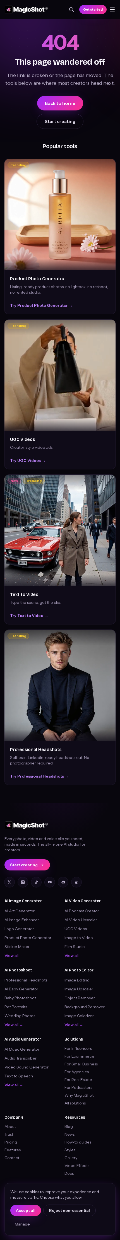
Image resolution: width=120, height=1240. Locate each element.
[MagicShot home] (26, 9)
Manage (22, 1224)
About (10, 1126)
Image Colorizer (79, 1015)
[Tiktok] (36, 882)
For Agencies (76, 1071)
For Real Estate (78, 1079)
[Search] (71, 9)
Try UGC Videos (28, 460)
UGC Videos (22, 439)
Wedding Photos (19, 1015)
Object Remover (79, 997)
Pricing (10, 1142)
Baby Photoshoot (20, 997)
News (69, 1134)
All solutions (75, 1103)
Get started (93, 9)
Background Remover (84, 1006)
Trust (8, 1134)
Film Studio (74, 946)
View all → (13, 955)
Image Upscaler (78, 988)
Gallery (70, 1157)
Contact (11, 1157)
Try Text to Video (29, 615)
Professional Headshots (36, 749)
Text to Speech (18, 1076)
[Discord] (63, 882)
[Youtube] (50, 882)
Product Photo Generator (37, 278)
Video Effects (76, 1165)
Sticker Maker (17, 946)
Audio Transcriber (20, 1058)
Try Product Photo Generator (41, 305)
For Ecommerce (79, 1056)
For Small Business (81, 1064)
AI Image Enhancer (21, 919)
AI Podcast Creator (81, 910)
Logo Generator (19, 928)
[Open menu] (112, 9)
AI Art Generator (19, 910)
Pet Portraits (15, 1006)
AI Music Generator (21, 1049)
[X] (9, 882)
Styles (69, 1149)
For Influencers (78, 1048)
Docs (69, 1173)
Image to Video (78, 937)
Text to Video (24, 594)
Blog (68, 1126)
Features (12, 1149)
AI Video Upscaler (80, 919)
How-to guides (77, 1142)
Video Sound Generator (26, 1067)
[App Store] (76, 882)
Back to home (60, 103)
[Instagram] (23, 882)
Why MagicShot (78, 1095)
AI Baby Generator (21, 988)
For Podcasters (78, 1087)
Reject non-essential (69, 1210)
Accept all (25, 1210)
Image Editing (77, 980)
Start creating (60, 121)
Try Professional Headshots (39, 776)
